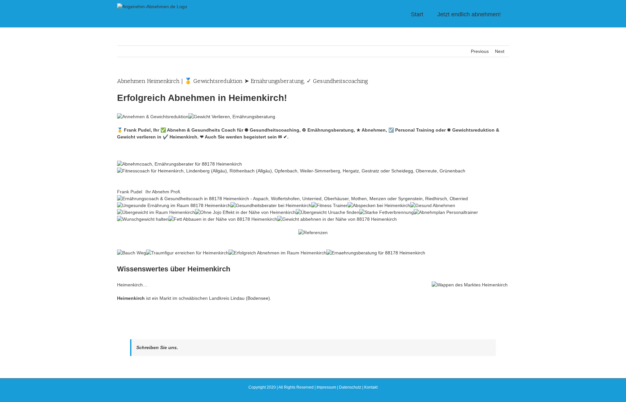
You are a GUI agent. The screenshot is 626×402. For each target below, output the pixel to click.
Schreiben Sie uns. (157, 347)
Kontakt (371, 387)
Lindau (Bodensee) (250, 298)
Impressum (326, 387)
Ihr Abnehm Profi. (163, 191)
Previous (480, 51)
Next (499, 51)
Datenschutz (350, 387)
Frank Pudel (129, 191)
